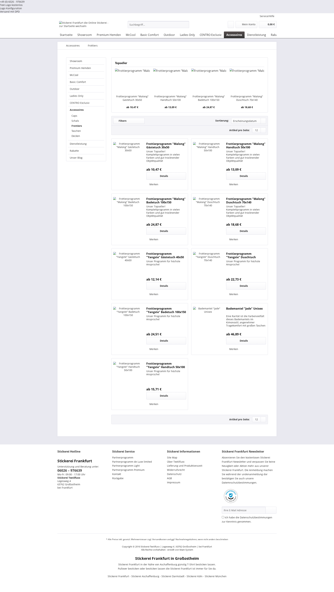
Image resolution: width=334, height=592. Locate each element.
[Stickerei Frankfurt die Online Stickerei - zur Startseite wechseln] (85, 25)
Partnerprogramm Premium (128, 470)
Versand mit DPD (10, 11)
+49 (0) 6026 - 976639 (12, 1)
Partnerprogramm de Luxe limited (132, 461)
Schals (75, 120)
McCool (74, 75)
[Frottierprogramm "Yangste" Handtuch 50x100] (128, 384)
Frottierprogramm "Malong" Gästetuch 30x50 (132, 98)
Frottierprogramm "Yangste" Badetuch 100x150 (166, 310)
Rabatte (74, 150)
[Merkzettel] (231, 24)
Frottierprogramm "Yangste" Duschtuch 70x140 (241, 255)
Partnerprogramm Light (126, 465)
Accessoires (77, 109)
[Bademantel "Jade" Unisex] (208, 329)
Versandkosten (159, 539)
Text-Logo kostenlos (11, 5)
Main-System (186, 549)
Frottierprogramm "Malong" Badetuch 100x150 (209, 98)
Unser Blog (76, 157)
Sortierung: (222, 120)
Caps (74, 115)
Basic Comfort (78, 82)
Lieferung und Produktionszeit (184, 465)
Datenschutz (174, 474)
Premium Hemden (80, 68)
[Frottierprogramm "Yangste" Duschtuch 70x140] (208, 274)
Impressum (173, 482)
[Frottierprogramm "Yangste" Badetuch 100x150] (128, 329)
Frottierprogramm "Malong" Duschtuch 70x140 (247, 98)
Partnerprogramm (122, 457)
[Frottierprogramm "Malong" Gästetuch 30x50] (132, 81)
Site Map (172, 457)
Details (164, 176)
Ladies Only (76, 96)
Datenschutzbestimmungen (256, 517)
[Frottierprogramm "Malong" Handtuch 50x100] (170, 81)
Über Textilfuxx (175, 461)
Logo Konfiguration (11, 8)
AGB (169, 478)
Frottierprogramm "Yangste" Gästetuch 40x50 (165, 255)
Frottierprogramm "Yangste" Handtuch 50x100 (165, 365)
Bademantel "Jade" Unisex (244, 308)
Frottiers (76, 125)
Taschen (76, 131)
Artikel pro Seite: (239, 130)
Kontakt (116, 474)
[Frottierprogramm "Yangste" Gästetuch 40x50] (128, 274)
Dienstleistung (78, 143)
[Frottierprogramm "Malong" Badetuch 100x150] (208, 81)
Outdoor (74, 89)
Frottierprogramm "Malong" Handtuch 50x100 (170, 98)
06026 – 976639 (69, 470)
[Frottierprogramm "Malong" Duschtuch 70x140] (247, 81)
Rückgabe (118, 478)
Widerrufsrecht (176, 470)
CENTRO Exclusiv (79, 102)
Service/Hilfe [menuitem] (267, 16)
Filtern (122, 120)
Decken (75, 136)
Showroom (76, 61)
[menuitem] (158, 26)
